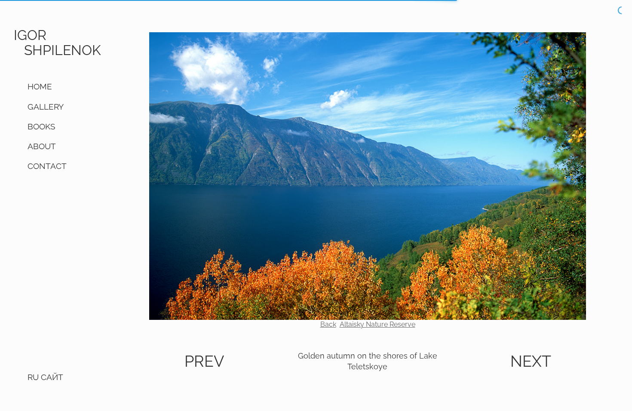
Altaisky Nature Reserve (377, 324)
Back (328, 324)
